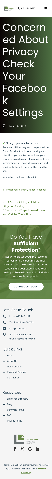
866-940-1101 (27, 8)
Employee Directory (17, 398)
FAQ (9, 415)
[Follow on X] (22, 449)
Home (10, 355)
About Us (12, 361)
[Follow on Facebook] (14, 449)
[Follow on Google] (30, 449)
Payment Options (16, 372)
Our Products (14, 366)
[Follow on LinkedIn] (37, 449)
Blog (9, 404)
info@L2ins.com (18, 328)
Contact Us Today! (26, 286)
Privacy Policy (14, 420)
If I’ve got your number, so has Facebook (24, 189)
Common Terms (15, 409)
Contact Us (13, 377)
